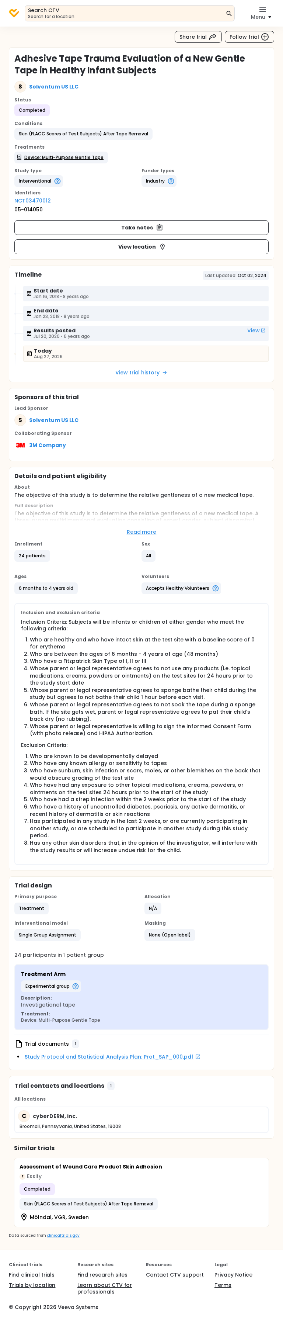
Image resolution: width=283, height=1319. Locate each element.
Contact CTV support (175, 1274)
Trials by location (32, 1285)
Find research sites (102, 1274)
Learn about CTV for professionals (104, 1288)
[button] (83, 134)
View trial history (137, 372)
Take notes (137, 227)
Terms (222, 1285)
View (253, 330)
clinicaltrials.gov (63, 1235)
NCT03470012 (32, 200)
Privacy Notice (233, 1274)
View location (137, 246)
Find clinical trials (32, 1274)
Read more (142, 532)
